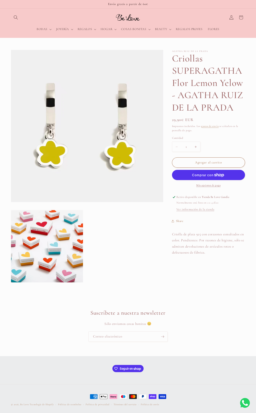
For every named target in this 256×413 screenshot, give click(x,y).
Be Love (24, 404)
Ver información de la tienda (195, 209)
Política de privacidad (97, 404)
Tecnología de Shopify (42, 404)
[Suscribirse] (162, 336)
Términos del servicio (125, 404)
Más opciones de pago (208, 185)
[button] (16, 17)
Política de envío (150, 404)
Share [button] (179, 221)
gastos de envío (210, 126)
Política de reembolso (69, 404)
